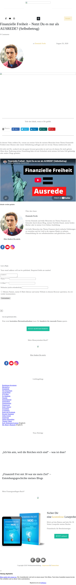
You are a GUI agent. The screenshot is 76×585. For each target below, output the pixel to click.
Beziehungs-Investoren (9, 385)
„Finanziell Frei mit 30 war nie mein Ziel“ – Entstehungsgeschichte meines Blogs (38, 473)
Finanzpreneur (6, 403)
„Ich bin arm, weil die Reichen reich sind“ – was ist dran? (38, 449)
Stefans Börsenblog (8, 419)
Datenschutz (55, 565)
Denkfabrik (5, 389)
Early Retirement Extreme (10, 423)
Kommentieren (5, 298)
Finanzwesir (6, 405)
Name (5, 279)
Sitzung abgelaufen (6, 574)
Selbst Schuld (6, 416)
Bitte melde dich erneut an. (8, 577)
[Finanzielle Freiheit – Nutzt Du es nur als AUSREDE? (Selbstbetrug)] (38, 92)
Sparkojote (5, 417)
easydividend (6, 392)
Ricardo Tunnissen (8, 414)
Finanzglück (6, 401)
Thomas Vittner (7, 421)
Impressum (45, 565)
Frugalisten (5, 409)
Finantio (4, 398)
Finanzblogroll (6, 400)
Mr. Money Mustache (9, 425)
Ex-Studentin (6, 396)
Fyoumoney (6, 410)
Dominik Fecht (40, 43)
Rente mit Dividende (8, 412)
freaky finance (6, 407)
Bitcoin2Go (6, 387)
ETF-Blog (5, 394)
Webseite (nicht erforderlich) (11, 287)
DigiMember (43, 582)
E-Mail (4, 283)
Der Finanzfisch (7, 391)
